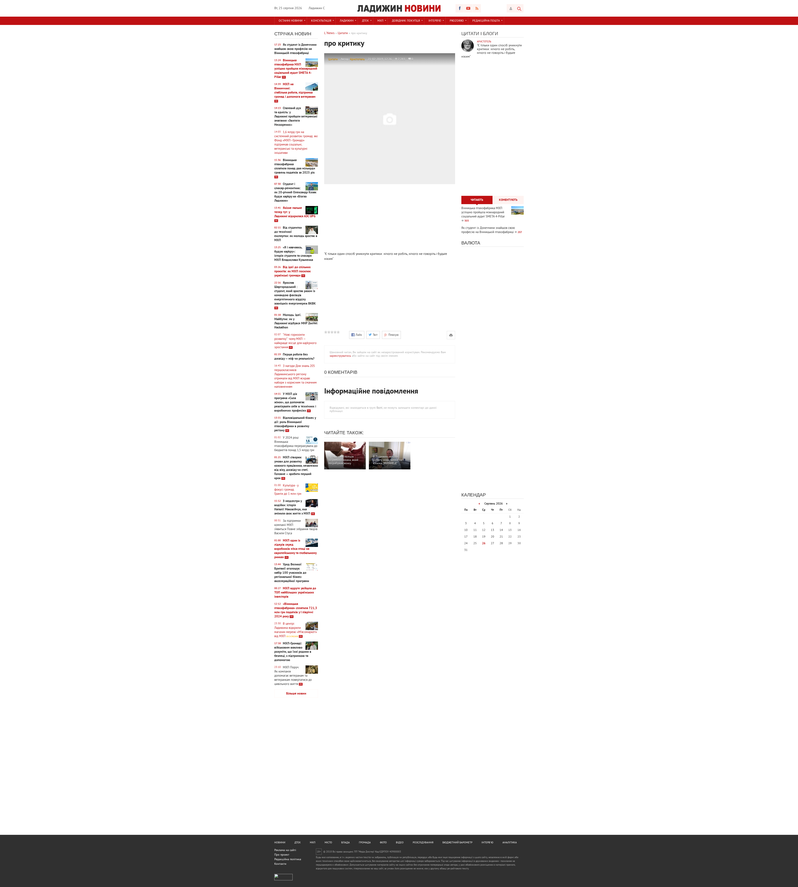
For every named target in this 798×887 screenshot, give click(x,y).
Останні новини (291, 21)
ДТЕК (365, 21)
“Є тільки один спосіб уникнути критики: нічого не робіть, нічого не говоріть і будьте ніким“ (491, 51)
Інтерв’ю (435, 21)
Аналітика (509, 842)
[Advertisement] (296, 766)
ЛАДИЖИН (346, 21)
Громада (365, 842)
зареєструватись (340, 356)
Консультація (321, 21)
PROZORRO (457, 21)
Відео (400, 842)
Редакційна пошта (486, 21)
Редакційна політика (287, 859)
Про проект (281, 855)
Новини (279, 842)
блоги (490, 33)
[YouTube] (468, 8)
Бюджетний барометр (457, 842)
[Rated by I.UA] (283, 879)
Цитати (333, 59)
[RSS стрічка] (477, 8)
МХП (380, 21)
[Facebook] (460, 8)
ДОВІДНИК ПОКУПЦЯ (406, 21)
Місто (328, 842)
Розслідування (423, 842)
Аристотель (357, 59)
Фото (383, 842)
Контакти (280, 864)
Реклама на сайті (285, 850)
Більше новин (296, 694)
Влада (345, 842)
